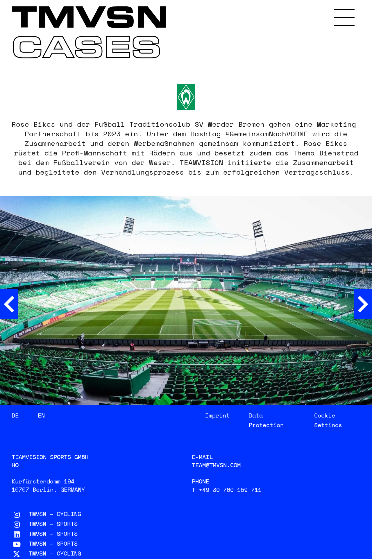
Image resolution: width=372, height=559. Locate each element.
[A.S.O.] (9, 304)
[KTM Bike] (363, 304)
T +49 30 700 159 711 (227, 489)
